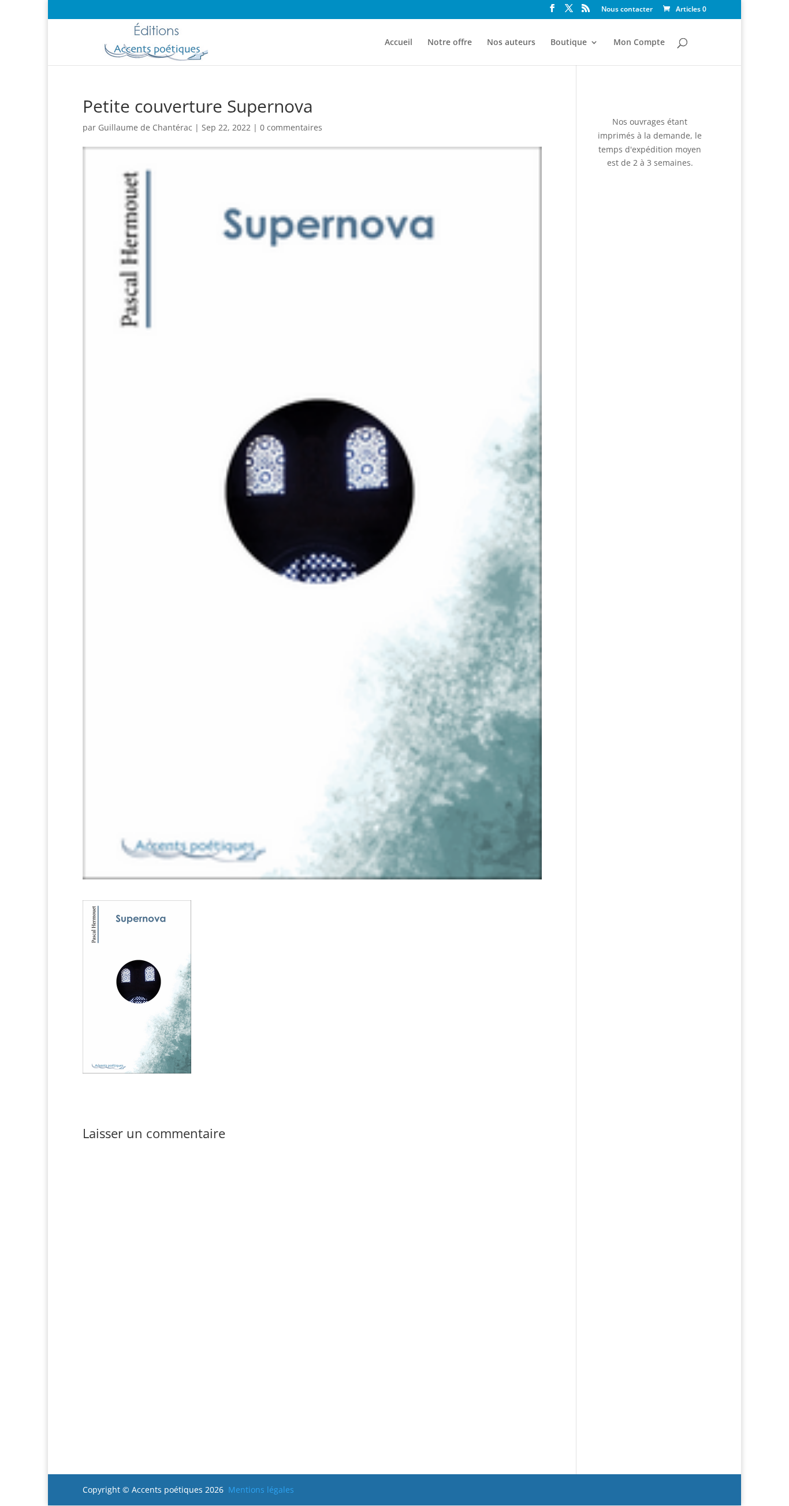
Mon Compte (639, 42)
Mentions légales (261, 1489)
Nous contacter (627, 10)
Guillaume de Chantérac (145, 127)
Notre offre (449, 42)
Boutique (568, 42)
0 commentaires (291, 127)
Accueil (398, 42)
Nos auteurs (511, 42)
